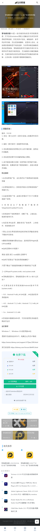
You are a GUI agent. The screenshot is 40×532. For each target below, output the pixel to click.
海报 (24, 409)
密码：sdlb (28, 381)
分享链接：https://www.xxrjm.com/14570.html (20, 413)
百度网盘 (13, 381)
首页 (11, 29)
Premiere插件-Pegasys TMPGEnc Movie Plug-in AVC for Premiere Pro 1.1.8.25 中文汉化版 (24, 486)
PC (15, 530)
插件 (25, 530)
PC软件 (18, 29)
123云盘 (21, 386)
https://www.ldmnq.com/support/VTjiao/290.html (20, 342)
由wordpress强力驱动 (20, 521)
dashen (31, 18)
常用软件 (10, 18)
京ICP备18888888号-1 (20, 523)
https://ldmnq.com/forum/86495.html (24, 347)
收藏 (16, 409)
